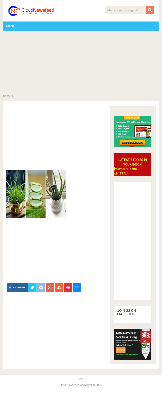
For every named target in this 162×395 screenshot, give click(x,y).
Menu (10, 26)
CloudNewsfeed (69, 385)
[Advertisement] (81, 63)
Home (7, 96)
